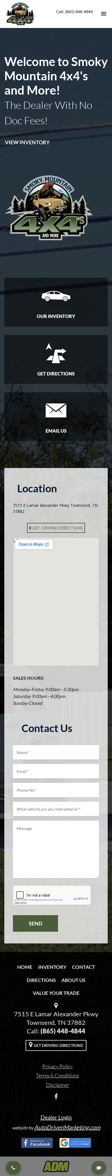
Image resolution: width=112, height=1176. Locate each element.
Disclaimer (57, 1085)
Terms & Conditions (57, 1075)
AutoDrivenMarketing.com (67, 1127)
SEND (35, 923)
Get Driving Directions (57, 528)
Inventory (52, 967)
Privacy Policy (57, 1066)
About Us (73, 980)
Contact (83, 967)
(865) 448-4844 (62, 1031)
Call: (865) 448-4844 (74, 11)
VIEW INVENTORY (27, 142)
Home (24, 967)
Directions (41, 980)
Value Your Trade (56, 993)
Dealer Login (56, 1117)
